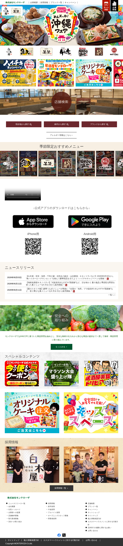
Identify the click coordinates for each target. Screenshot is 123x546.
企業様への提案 (14, 512)
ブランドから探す (98, 124)
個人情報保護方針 (94, 519)
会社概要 (11, 506)
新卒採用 (51, 506)
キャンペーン (70, 2)
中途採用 (51, 509)
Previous (5, 25)
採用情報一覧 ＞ (61, 488)
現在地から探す (22, 124)
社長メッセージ (14, 509)
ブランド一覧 (56, 2)
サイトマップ (93, 516)
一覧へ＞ (112, 295)
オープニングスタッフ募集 (58, 516)
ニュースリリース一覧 (16, 503)
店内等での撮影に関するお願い (99, 528)
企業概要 (34, 2)
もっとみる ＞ (61, 347)
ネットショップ (94, 512)
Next (118, 25)
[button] (3, 72)
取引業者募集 (13, 519)
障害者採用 (52, 519)
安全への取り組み (15, 522)
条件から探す (60, 124)
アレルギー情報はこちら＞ (61, 135)
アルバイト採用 (54, 512)
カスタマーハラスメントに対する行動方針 (61, 540)
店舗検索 (91, 503)
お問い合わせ (93, 531)
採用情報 (44, 2)
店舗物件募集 (13, 516)
